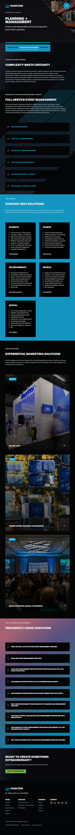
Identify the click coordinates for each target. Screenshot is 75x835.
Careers (40, 808)
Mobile (7, 810)
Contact (40, 810)
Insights (40, 805)
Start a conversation (15, 771)
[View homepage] (14, 6)
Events (7, 805)
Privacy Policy (25, 825)
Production (44, 47)
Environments (9, 808)
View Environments (15, 292)
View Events (47, 254)
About (40, 802)
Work (7, 799)
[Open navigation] (66, 6)
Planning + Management (26, 805)
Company (42, 799)
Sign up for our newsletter (18, 793)
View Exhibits (13, 254)
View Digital (13, 332)
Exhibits (7, 802)
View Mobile (47, 292)
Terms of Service (37, 825)
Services (21, 799)
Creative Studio (13, 47)
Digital (7, 813)
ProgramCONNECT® (12, 825)
